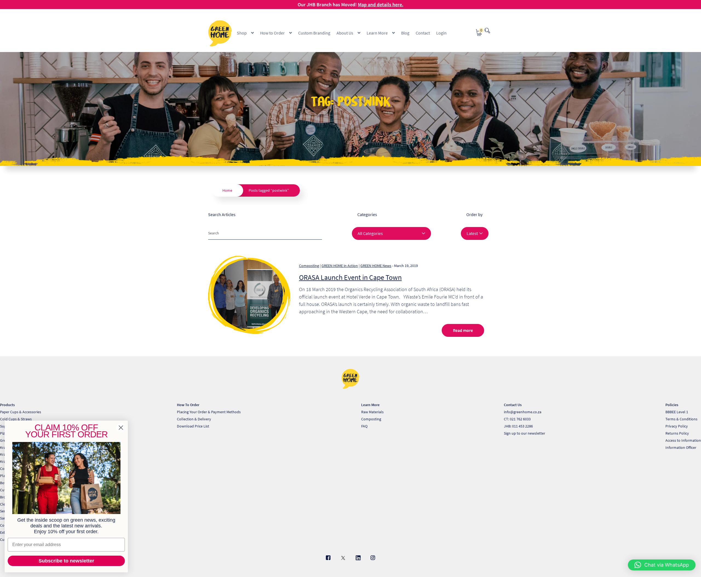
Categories (367, 214)
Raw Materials (372, 411)
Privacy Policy (676, 426)
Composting (309, 265)
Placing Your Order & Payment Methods (209, 411)
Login (441, 33)
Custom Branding (314, 33)
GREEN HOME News (375, 265)
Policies (671, 404)
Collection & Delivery (194, 419)
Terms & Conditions (681, 419)
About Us (345, 33)
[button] (662, 564)
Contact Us (513, 404)
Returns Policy (677, 433)
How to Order (272, 33)
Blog (405, 33)
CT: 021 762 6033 (517, 419)
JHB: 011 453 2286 (518, 426)
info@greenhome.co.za (522, 411)
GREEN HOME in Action (339, 265)
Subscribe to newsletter (66, 561)
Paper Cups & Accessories (20, 411)
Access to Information (683, 440)
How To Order (188, 404)
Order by (474, 214)
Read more (463, 330)
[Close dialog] (121, 427)
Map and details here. (380, 4)
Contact (423, 33)
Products (7, 404)
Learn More (377, 33)
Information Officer (680, 447)
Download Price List (193, 426)
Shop (242, 33)
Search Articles (221, 214)
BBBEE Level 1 (676, 411)
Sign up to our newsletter (524, 433)
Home (227, 190)
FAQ (364, 426)
